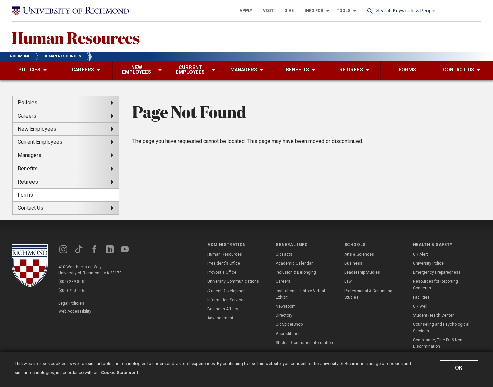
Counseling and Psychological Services (441, 327)
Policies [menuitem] (27, 102)
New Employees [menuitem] (37, 129)
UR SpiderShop (289, 324)
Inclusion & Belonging (296, 272)
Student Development (227, 290)
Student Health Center (433, 315)
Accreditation (288, 333)
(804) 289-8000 (72, 281)
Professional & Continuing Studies (368, 294)
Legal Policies (71, 303)
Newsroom (286, 306)
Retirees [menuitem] (28, 182)
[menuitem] (246, 10)
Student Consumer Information (304, 342)
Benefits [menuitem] (28, 168)
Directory (284, 315)
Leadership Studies (362, 272)
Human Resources (76, 37)
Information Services (226, 300)
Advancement (220, 318)
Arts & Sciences (359, 254)
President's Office (223, 263)
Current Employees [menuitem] (40, 142)
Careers (283, 281)
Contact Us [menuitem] (30, 208)
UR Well (420, 306)
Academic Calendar (294, 263)
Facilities (421, 297)
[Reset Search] (476, 11)
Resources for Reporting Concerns (435, 284)
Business (353, 263)
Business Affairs (222, 309)
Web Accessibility (74, 311)
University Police (428, 263)
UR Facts (284, 254)
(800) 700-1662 (72, 290)
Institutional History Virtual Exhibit (300, 294)
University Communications (233, 281)
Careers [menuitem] (27, 116)
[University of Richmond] (70, 11)
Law (348, 281)
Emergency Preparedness (437, 272)
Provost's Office (221, 272)
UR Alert (420, 254)
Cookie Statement (119, 372)
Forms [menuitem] (25, 195)
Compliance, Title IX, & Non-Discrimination (438, 343)
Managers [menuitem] (29, 155)
